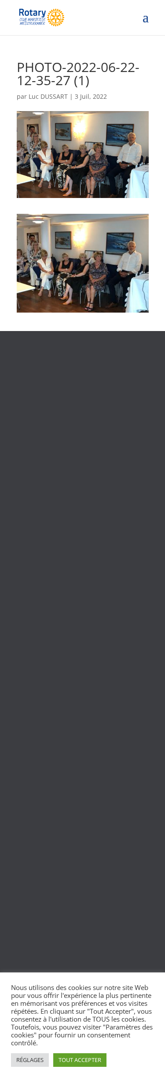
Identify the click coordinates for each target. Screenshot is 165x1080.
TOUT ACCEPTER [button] (80, 1060)
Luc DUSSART (48, 96)
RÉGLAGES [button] (30, 1060)
